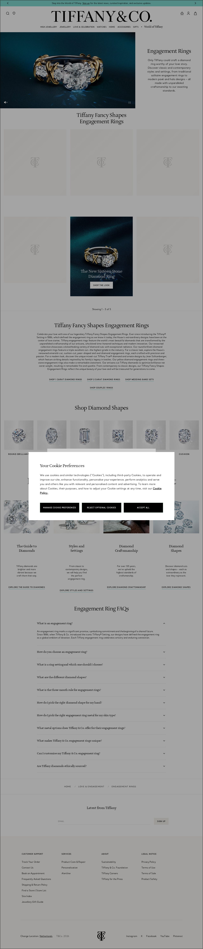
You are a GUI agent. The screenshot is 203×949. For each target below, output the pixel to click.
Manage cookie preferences (59, 508)
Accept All (143, 508)
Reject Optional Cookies (101, 508)
